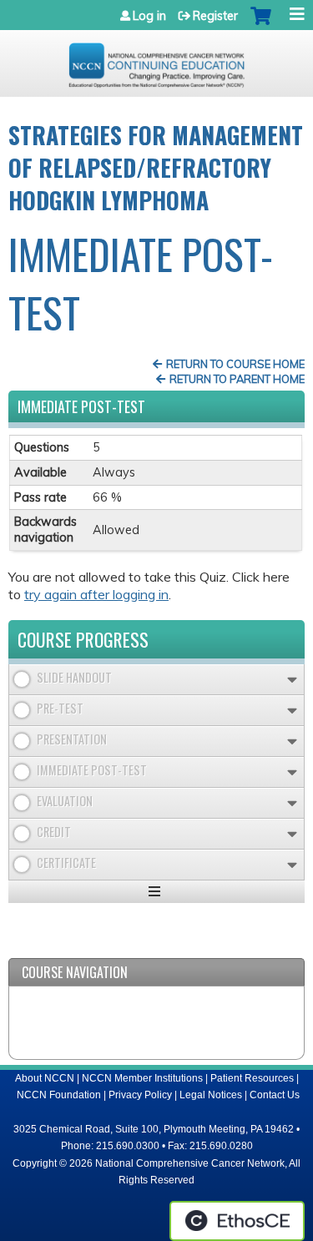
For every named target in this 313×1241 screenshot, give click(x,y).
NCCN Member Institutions (142, 1078)
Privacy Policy (140, 1095)
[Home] (156, 59)
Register (215, 16)
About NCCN (44, 1078)
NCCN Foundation (59, 1095)
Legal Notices (210, 1095)
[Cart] (260, 24)
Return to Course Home (235, 364)
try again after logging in (96, 594)
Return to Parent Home (237, 379)
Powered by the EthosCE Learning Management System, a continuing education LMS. (237, 1221)
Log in (149, 16)
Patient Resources (252, 1078)
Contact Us (275, 1095)
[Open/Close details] (292, 679)
